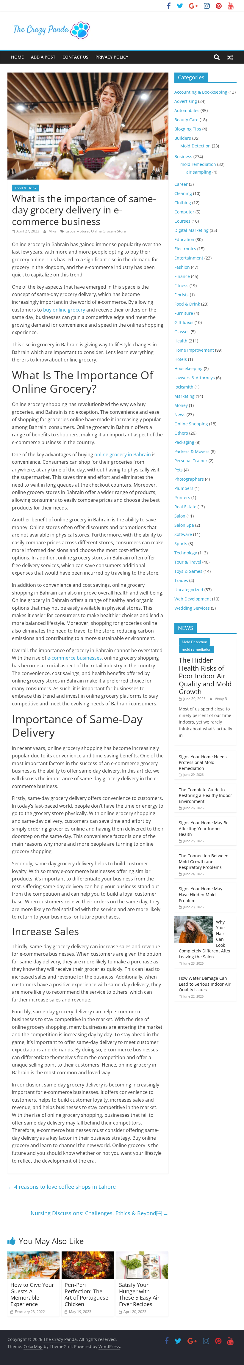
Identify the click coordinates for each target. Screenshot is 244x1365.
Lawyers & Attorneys (194, 377)
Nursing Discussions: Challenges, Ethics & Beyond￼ (99, 1213)
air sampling (198, 172)
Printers (182, 497)
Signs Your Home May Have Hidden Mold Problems (200, 894)
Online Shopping (191, 424)
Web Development (192, 599)
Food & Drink (25, 188)
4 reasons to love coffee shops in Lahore (61, 1186)
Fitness (181, 285)
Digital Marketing (191, 230)
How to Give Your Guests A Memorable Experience (32, 1294)
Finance (182, 276)
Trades (181, 580)
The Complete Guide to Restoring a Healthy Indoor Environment (205, 795)
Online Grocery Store (108, 231)
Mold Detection (195, 146)
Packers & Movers (191, 451)
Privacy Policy (112, 57)
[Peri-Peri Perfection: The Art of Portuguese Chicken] (88, 1255)
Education (184, 239)
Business (183, 156)
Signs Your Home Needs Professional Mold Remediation (203, 762)
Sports (180, 543)
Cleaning (183, 193)
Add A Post (43, 57)
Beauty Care (186, 119)
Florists (181, 295)
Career (181, 184)
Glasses (182, 331)
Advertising (185, 101)
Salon (179, 516)
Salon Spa (184, 525)
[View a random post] (230, 57)
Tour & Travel (187, 562)
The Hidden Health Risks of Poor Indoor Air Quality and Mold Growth (205, 675)
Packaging (184, 442)
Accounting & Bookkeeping (200, 92)
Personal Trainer (190, 460)
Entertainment (188, 258)
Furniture (183, 313)
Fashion (182, 267)
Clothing (182, 202)
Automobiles (186, 110)
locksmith (183, 387)
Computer (184, 212)
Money (181, 405)
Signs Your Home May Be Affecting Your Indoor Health (204, 828)
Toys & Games (188, 571)
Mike (53, 231)
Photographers (189, 479)
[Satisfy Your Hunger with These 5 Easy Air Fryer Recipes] (142, 1255)
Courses (182, 221)
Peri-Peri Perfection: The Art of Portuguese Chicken (86, 1294)
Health (180, 341)
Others (181, 433)
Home (17, 57)
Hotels (180, 359)
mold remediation (198, 164)
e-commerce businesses (74, 658)
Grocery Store (77, 231)
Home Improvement (194, 350)
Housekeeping (188, 368)
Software (183, 534)
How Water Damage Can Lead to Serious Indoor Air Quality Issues (205, 984)
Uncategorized (188, 589)
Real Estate (185, 506)
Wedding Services (192, 608)
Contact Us (75, 57)
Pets (178, 470)
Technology (185, 553)
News (179, 414)
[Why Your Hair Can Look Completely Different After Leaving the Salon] (193, 919)
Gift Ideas (183, 322)
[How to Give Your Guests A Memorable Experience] (33, 1255)
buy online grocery (64, 309)
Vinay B (221, 698)
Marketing (184, 396)
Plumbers (183, 488)
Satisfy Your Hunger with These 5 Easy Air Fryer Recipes (139, 1294)
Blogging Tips (187, 129)
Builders (182, 138)
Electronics (185, 248)
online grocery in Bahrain (122, 454)
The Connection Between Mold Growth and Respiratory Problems (204, 861)
